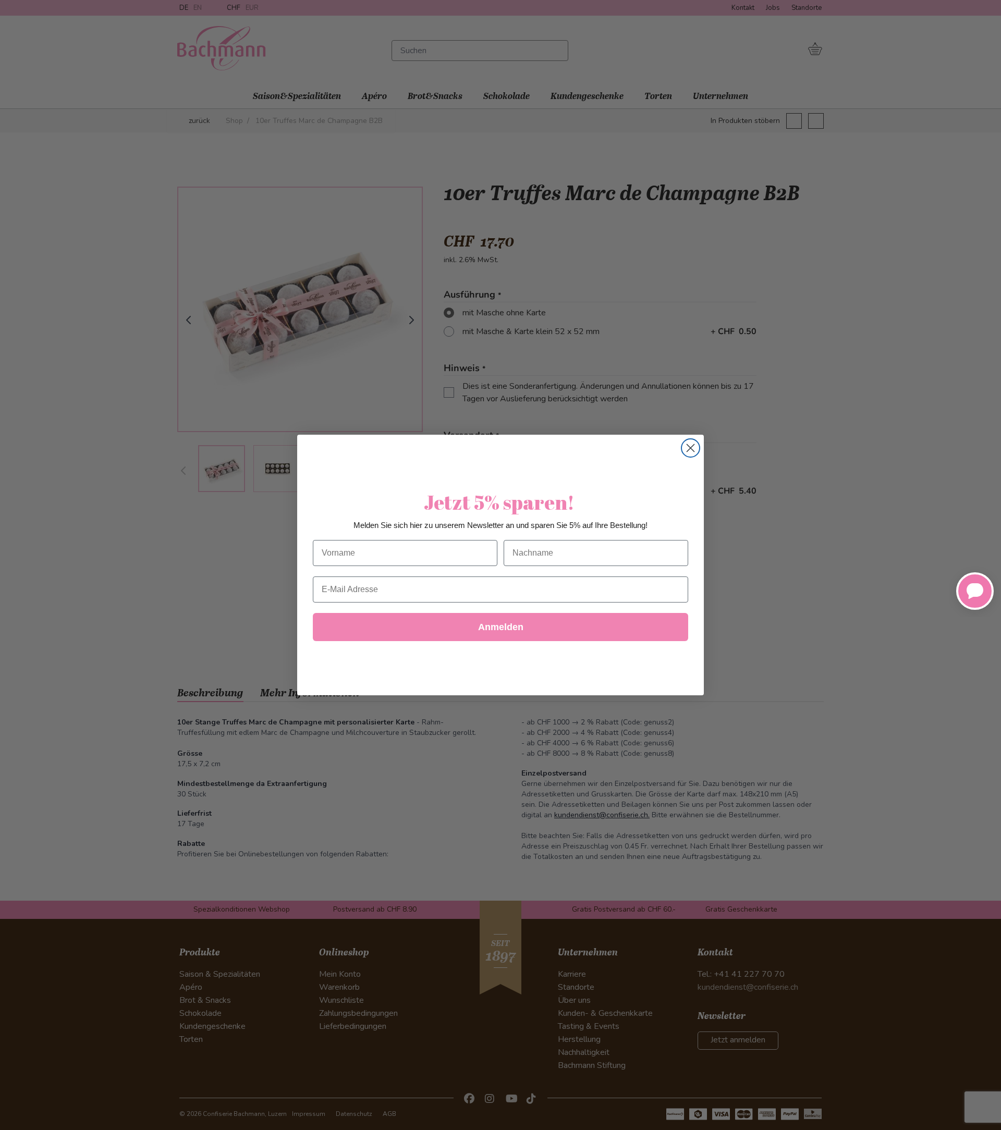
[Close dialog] (690, 448)
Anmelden (500, 627)
